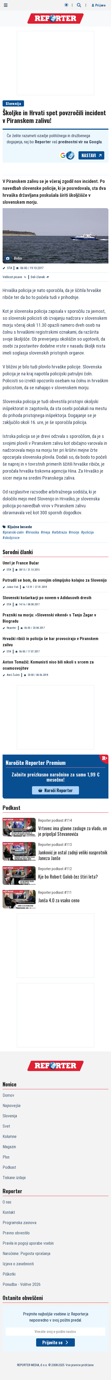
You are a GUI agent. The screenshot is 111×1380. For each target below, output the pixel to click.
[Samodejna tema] (66, 5)
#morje (74, 532)
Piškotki (9, 1274)
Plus (6, 1157)
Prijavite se (52, 1342)
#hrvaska (32, 532)
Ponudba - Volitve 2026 (22, 1284)
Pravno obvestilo (16, 1233)
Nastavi (89, 155)
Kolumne (10, 1136)
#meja (45, 532)
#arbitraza (59, 532)
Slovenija (13, 103)
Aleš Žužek (13, 675)
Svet (6, 1126)
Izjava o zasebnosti (18, 1263)
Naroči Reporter (58, 790)
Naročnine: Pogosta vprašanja (26, 1253)
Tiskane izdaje (14, 1177)
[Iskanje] (79, 5)
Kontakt (9, 1212)
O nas (7, 1202)
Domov (8, 1095)
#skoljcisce (11, 538)
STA (9, 268)
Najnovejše (12, 1105)
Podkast (9, 1167)
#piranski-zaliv (13, 532)
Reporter (11, 628)
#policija (87, 532)
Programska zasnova (19, 1222)
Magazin (9, 1146)
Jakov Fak (12, 587)
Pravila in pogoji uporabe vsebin (28, 1243)
